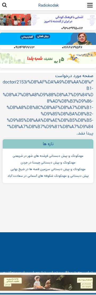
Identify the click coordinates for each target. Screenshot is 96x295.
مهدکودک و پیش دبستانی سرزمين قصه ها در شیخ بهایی (48, 169)
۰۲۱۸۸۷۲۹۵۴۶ (72, 47)
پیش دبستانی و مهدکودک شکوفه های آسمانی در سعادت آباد (48, 176)
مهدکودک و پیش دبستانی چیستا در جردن (48, 162)
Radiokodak (48, 5)
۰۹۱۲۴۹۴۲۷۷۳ (24, 47)
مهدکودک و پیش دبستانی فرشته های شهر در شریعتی (48, 156)
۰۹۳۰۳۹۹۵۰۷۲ (72, 28)
